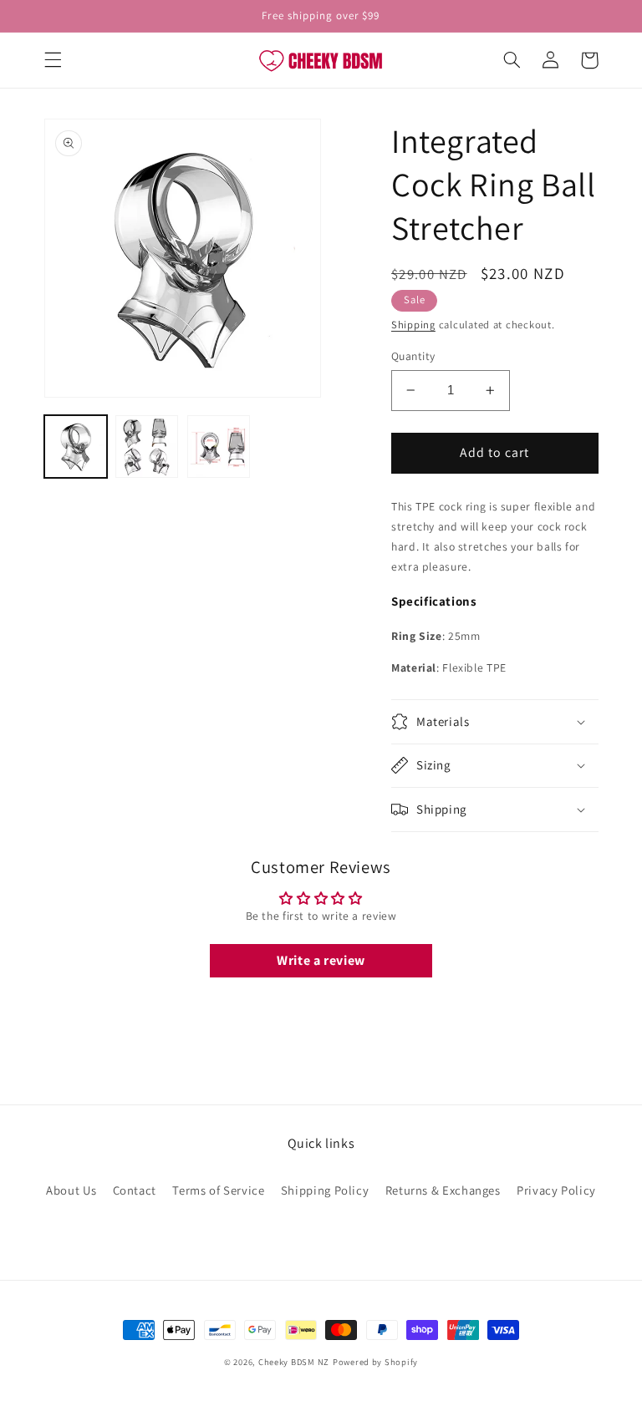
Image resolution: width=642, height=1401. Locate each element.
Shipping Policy (325, 1190)
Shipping (413, 324)
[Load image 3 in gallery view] (218, 446)
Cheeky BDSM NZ (293, 1362)
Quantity (413, 355)
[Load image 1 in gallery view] (75, 446)
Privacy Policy (556, 1190)
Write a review (321, 960)
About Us (71, 1190)
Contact (134, 1190)
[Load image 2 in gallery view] (146, 446)
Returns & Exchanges (443, 1190)
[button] (52, 60)
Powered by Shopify (375, 1362)
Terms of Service (218, 1190)
